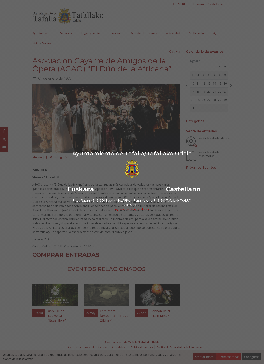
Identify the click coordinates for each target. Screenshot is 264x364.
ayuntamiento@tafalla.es (132, 209)
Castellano (183, 189)
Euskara (81, 189)
